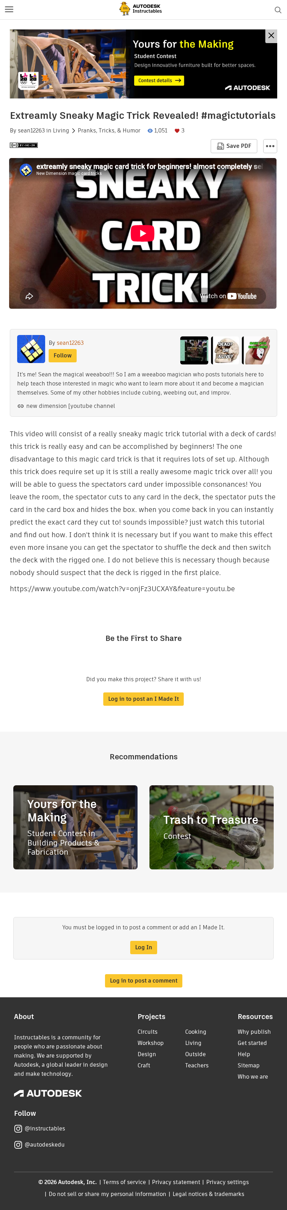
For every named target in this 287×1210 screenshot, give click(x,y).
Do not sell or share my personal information (107, 1194)
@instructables (44, 1128)
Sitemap (249, 1065)
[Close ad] (271, 36)
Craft (144, 1065)
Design (147, 1054)
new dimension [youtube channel (70, 406)
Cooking (195, 1032)
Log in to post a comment (143, 981)
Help (244, 1054)
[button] (9, 9)
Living (61, 130)
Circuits (148, 1032)
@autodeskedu (44, 1145)
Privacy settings (227, 1182)
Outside (195, 1054)
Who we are (253, 1077)
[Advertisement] (143, 63)
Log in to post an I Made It (143, 699)
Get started (252, 1043)
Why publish (254, 1032)
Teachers (197, 1065)
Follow (63, 355)
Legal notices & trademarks (209, 1194)
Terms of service (124, 1182)
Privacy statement (176, 1182)
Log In (143, 947)
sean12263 (31, 130)
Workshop (151, 1043)
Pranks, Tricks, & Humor (109, 130)
